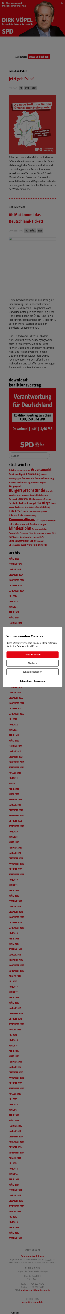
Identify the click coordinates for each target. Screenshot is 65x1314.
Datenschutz (26, 681)
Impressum (39, 681)
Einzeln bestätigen (32, 672)
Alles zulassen (33, 654)
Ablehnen (32, 663)
